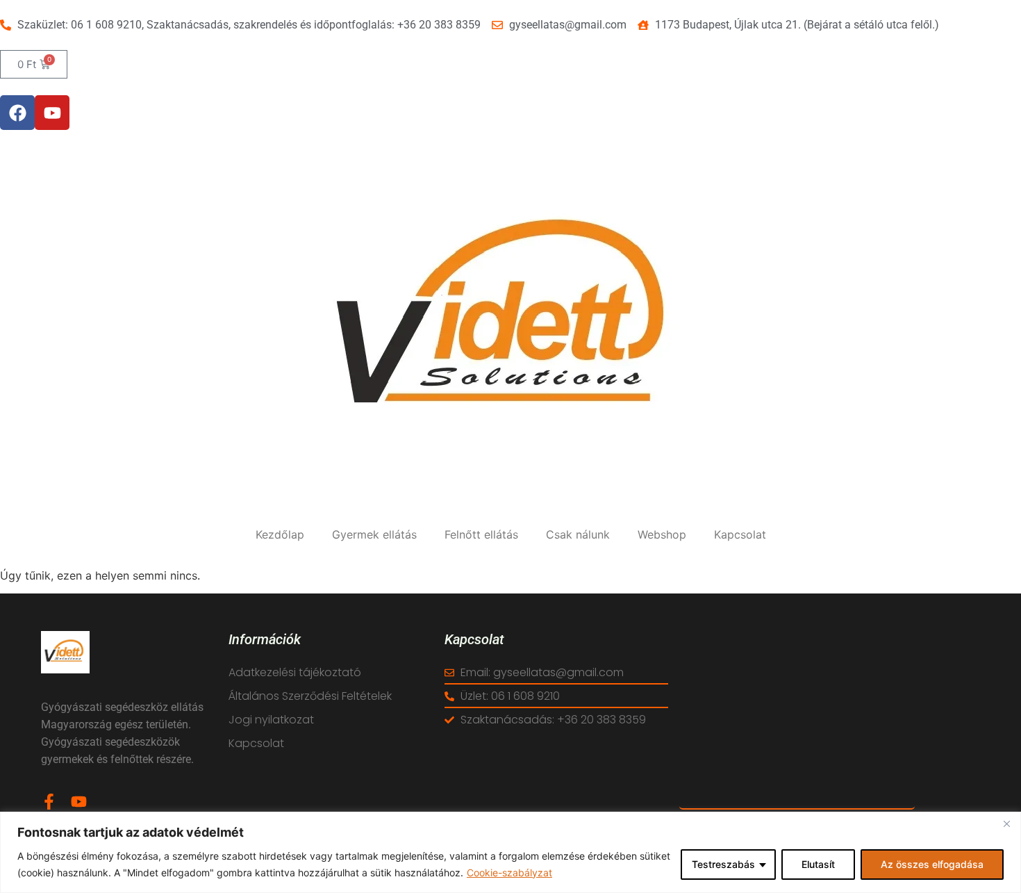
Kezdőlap (280, 534)
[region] (510, 852)
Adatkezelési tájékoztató (295, 672)
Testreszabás (723, 864)
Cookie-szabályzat (509, 872)
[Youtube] (52, 112)
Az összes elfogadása (932, 864)
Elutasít (818, 864)
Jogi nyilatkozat (271, 720)
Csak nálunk (578, 534)
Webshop (662, 534)
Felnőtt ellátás (481, 534)
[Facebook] (17, 112)
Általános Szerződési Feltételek (310, 696)
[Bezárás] (1006, 823)
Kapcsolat (740, 534)
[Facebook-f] (49, 802)
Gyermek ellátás (374, 534)
